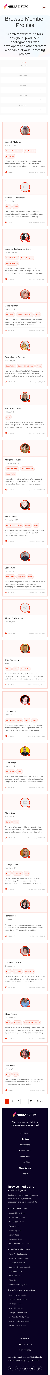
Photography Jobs (16, 1222)
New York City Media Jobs (19, 1321)
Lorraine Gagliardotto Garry (18, 249)
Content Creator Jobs (17, 1295)
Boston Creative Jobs (17, 1326)
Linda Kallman (11, 306)
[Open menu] (44, 7)
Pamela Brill (10, 916)
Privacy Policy (25, 1350)
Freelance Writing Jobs (18, 1284)
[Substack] (39, 1368)
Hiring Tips (25, 1162)
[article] (25, 149)
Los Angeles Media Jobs (19, 1317)
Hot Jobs (25, 1139)
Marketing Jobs (15, 1230)
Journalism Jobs (15, 1239)
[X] (17, 1368)
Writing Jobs (14, 1226)
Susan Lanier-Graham (15, 357)
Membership (25, 1145)
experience (23, 105)
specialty (23, 75)
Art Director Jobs (16, 1304)
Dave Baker (10, 762)
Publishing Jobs (15, 1276)
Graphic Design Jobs (17, 1217)
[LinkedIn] (25, 1368)
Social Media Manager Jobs (20, 1267)
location (23, 95)
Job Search (25, 1133)
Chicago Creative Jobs (18, 1312)
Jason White (11, 568)
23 (31, 1101)
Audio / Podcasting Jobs (19, 1258)
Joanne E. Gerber (13, 962)
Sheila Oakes (11, 813)
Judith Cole (10, 711)
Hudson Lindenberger (15, 197)
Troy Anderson (12, 660)
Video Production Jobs (18, 1254)
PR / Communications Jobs (19, 1243)
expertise (23, 65)
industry (23, 85)
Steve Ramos (11, 1014)
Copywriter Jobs (15, 1271)
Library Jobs (14, 1235)
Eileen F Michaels (13, 142)
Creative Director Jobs (18, 1299)
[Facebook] (10, 1368)
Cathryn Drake (11, 864)
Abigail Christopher (14, 618)
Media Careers (25, 1168)
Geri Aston (10, 1065)
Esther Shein (11, 516)
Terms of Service (25, 1344)
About (25, 1174)
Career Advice (25, 1150)
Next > (40, 1101)
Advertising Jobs (15, 1308)
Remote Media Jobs (17, 1213)
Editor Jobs (13, 1280)
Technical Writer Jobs (17, 1263)
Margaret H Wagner (14, 460)
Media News (25, 1156)
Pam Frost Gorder (13, 408)
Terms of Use (25, 1339)
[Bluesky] (32, 1368)
